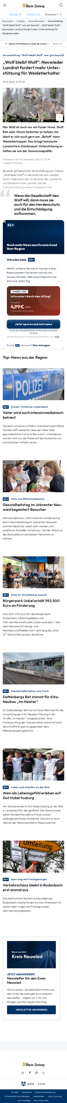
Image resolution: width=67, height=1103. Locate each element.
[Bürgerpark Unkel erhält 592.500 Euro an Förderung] (33, 572)
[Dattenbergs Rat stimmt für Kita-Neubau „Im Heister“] (33, 668)
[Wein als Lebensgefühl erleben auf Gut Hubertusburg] (33, 764)
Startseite (7, 21)
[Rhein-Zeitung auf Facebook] (29, 1073)
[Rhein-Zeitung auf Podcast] (43, 1073)
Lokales (20, 21)
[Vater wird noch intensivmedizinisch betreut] (33, 384)
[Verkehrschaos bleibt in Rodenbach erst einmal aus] (33, 856)
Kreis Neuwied (36, 21)
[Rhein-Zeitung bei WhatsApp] (23, 1073)
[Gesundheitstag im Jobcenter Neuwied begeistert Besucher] (33, 476)
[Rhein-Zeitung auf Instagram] (36, 1073)
